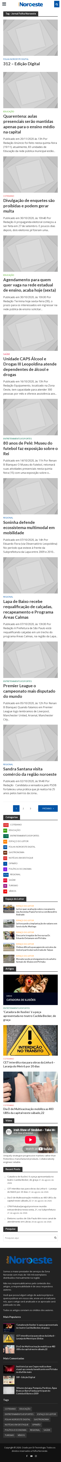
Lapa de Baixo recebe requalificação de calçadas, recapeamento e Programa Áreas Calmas (28, 609)
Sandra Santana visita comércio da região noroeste (30, 771)
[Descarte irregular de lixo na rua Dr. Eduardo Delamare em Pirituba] (8, 935)
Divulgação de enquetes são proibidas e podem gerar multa (29, 205)
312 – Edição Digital (21, 63)
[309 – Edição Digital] (8, 1379)
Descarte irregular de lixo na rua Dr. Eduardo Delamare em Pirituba (33, 936)
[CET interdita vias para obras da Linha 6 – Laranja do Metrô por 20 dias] (30, 1040)
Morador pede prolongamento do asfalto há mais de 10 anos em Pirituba (36, 960)
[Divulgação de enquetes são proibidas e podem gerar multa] (30, 174)
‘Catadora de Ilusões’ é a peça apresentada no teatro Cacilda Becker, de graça (29, 1015)
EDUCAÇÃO (8, 112)
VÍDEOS (21, 1435)
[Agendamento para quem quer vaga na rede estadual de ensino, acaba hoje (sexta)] (30, 253)
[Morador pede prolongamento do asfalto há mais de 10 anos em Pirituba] (8, 958)
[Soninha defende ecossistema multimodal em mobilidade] (30, 496)
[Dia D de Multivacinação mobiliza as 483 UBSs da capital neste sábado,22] (30, 1086)
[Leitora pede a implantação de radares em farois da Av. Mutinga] (8, 923)
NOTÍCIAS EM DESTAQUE (16, 1424)
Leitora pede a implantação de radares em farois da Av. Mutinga (36, 925)
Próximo (47, 808)
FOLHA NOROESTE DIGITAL (16, 59)
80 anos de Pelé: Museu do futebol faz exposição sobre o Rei (30, 448)
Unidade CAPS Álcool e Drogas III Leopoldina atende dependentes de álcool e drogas (30, 366)
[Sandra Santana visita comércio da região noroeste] (30, 742)
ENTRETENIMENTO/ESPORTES (17, 439)
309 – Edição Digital (25, 1377)
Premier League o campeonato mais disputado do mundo (29, 691)
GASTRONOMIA (41, 1419)
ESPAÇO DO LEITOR (25, 906)
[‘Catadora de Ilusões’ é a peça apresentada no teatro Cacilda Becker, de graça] (30, 989)
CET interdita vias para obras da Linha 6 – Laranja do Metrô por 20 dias (29, 1064)
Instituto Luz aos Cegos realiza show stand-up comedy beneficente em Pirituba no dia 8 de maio (36, 1369)
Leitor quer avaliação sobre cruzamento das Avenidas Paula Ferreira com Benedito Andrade (36, 912)
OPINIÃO (36, 1424)
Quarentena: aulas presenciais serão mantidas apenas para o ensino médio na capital (29, 124)
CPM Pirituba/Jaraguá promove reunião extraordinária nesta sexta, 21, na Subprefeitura (31, 1208)
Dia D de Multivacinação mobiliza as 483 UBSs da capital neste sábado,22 (28, 1111)
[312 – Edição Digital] (30, 37)
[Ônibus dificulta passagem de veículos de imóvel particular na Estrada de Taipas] (8, 946)
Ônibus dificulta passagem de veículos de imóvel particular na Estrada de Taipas (36, 948)
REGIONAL (8, 518)
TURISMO (9, 1435)
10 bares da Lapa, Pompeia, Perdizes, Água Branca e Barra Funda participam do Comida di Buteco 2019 (36, 1391)
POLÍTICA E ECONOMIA (15, 1430)
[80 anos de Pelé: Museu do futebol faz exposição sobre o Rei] (30, 417)
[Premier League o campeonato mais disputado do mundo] (30, 659)
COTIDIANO (8, 196)
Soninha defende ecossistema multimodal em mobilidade (29, 527)
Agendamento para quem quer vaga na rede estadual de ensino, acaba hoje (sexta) (29, 285)
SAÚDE (6, 354)
